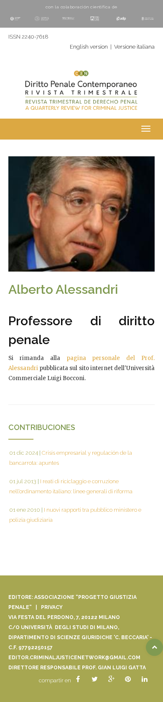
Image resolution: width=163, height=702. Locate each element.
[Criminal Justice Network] (81, 71)
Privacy (52, 607)
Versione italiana (134, 47)
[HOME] (81, 95)
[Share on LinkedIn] (144, 679)
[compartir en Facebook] (77, 679)
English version (89, 47)
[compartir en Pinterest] (128, 679)
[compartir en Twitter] (94, 679)
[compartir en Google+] (111, 679)
